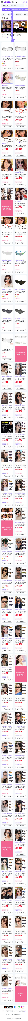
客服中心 (8, 1014)
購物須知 (19, 1014)
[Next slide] (12, 48)
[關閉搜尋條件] (9, 5)
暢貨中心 (11, 16)
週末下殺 (11, 32)
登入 (24, 2)
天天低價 (11, 22)
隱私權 (14, 1018)
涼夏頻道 (11, 25)
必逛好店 (11, 28)
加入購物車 (8, 68)
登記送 (11, 13)
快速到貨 (11, 19)
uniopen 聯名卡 (18, 9)
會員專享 (11, 35)
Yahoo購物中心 (10, 2)
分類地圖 (19, 1018)
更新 (25, 1011)
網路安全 (9, 1018)
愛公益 (11, 38)
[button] (14, 39)
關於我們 (14, 1014)
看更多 (11, 41)
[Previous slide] (2, 48)
